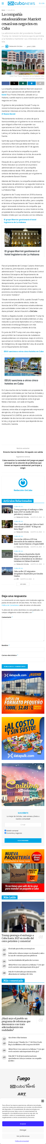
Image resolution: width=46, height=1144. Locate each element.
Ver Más (23, 584)
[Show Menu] (3, 3)
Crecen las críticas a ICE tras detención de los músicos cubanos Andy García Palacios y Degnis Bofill (29, 541)
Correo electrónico (10, 655)
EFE (18, 579)
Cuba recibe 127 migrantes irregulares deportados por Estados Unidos (28, 573)
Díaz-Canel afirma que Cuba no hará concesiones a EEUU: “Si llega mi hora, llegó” (28, 526)
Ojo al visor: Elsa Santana (17, 1038)
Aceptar (23, 1124)
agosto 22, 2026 (36, 564)
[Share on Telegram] (32, 83)
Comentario (7, 617)
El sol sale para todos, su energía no (21, 949)
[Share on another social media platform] (40, 83)
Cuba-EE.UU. (11, 10)
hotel (4, 94)
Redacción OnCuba (15, 46)
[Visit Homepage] (21, 3)
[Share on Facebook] (6, 83)
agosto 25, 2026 (36, 517)
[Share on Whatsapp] (23, 83)
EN (43, 3)
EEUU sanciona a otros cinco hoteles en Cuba (24, 351)
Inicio (3, 10)
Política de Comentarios (10, 605)
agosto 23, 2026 (36, 547)
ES (40, 3)
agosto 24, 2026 (36, 532)
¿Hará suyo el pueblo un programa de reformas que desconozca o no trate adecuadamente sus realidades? (16, 1024)
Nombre (6, 645)
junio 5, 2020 (31, 46)
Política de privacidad (22, 1141)
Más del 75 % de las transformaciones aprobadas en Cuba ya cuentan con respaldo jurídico (25, 1058)
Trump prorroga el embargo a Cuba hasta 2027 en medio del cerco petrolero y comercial (28, 511)
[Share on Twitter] (14, 83)
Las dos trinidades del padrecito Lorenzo (23, 960)
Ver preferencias (23, 1136)
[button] (43, 1101)
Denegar (23, 1130)
